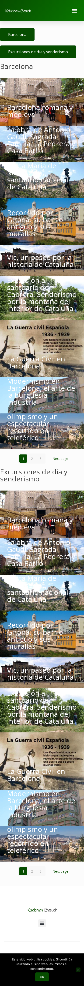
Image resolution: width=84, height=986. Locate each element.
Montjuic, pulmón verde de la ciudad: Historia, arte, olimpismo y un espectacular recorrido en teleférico (38, 416)
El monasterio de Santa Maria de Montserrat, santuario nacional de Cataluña (37, 172)
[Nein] (78, 969)
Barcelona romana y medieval (40, 110)
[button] (74, 10)
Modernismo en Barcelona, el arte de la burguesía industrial (41, 391)
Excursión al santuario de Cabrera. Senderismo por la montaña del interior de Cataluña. (42, 294)
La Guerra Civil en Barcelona (36, 362)
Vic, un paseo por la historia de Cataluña (40, 260)
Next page (60, 458)
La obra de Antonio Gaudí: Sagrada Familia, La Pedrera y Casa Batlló (41, 140)
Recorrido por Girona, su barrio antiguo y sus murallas (35, 223)
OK (42, 977)
